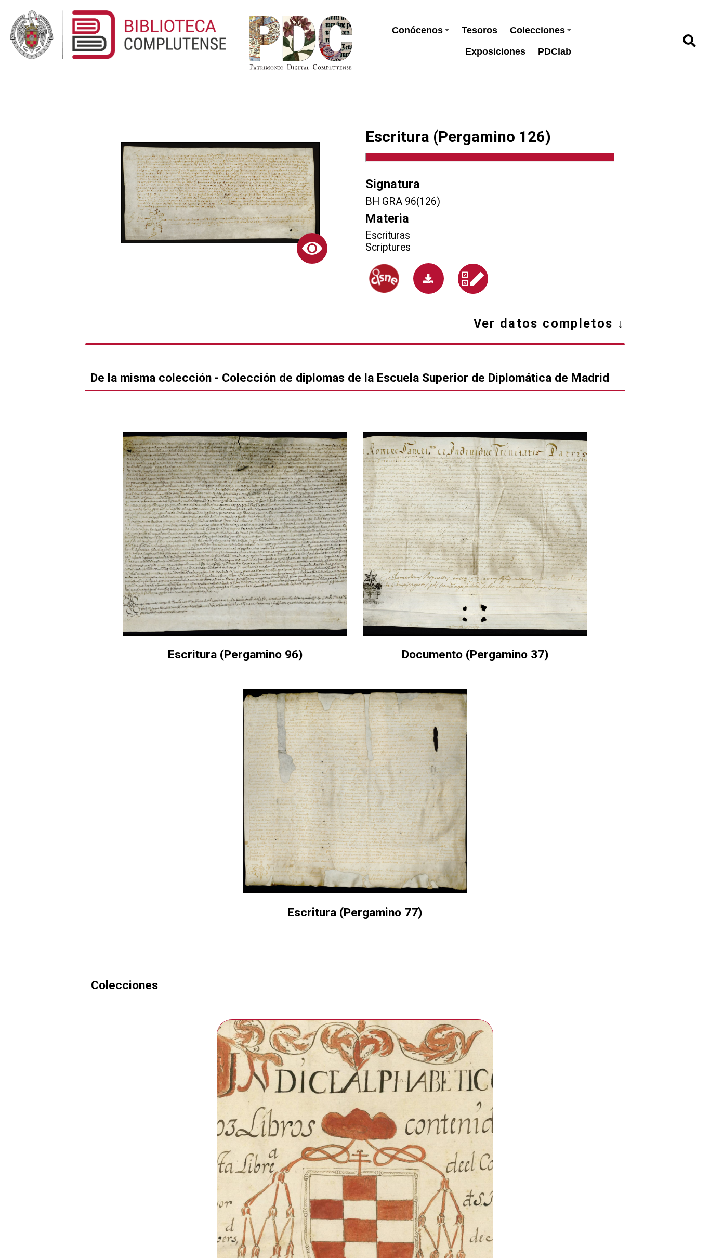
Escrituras (387, 235)
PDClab (554, 51)
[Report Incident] (473, 279)
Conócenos (417, 30)
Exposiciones (495, 51)
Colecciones (537, 30)
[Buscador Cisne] (384, 278)
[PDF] (428, 278)
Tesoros (479, 30)
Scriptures (388, 247)
